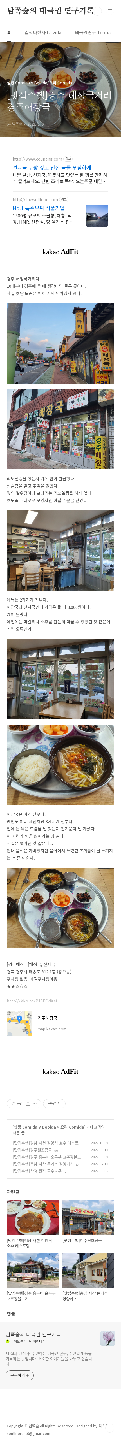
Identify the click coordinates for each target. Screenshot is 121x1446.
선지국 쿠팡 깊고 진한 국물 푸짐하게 (52, 167)
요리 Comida (72, 1127)
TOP (109, 1428)
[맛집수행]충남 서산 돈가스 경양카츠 (43, 1164)
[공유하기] (28, 1103)
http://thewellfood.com (35, 199)
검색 (97, 11)
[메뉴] (110, 11)
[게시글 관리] (35, 1103)
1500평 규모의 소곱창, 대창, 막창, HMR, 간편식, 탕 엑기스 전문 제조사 (43, 218)
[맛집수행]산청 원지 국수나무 (37, 1171)
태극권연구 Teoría (93, 32)
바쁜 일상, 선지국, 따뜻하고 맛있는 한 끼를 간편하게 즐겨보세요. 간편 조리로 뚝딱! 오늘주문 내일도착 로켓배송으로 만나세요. (60, 177)
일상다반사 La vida (42, 32)
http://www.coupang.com (37, 159)
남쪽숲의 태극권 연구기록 (50, 11)
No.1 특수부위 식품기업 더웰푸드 (42, 208)
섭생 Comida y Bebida (35, 1127)
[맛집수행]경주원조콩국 (32, 1150)
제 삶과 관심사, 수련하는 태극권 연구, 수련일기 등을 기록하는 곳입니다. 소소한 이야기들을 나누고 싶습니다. (49, 1358)
